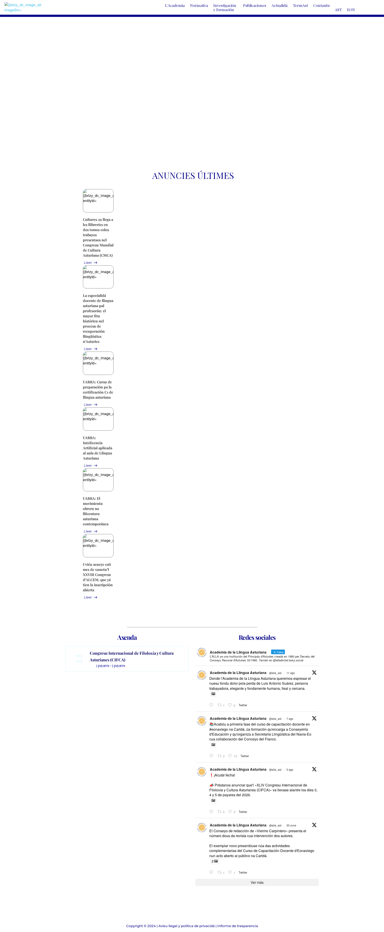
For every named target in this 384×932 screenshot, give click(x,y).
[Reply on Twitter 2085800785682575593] (212, 756)
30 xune (291, 825)
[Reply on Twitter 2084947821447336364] (212, 812)
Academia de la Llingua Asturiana (238, 672)
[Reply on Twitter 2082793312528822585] (212, 872)
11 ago (290, 673)
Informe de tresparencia (237, 926)
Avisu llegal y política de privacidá (186, 926)
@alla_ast (275, 673)
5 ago (289, 769)
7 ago (289, 718)
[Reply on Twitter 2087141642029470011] (212, 705)
